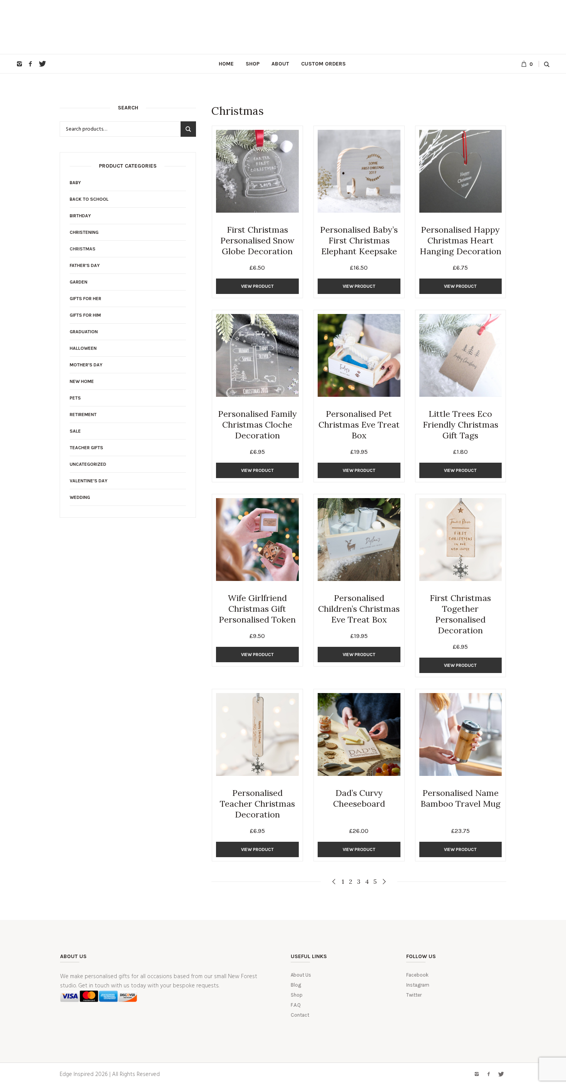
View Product (257, 286)
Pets (75, 398)
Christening (84, 232)
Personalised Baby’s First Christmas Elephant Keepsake (359, 240)
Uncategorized (88, 464)
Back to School (89, 199)
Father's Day (85, 265)
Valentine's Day (88, 480)
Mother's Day (86, 365)
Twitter (414, 995)
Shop (297, 995)
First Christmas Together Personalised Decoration (460, 614)
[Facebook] (30, 64)
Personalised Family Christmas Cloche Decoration (257, 424)
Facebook (417, 975)
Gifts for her (85, 298)
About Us (301, 975)
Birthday (80, 215)
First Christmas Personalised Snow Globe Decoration (257, 240)
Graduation (84, 331)
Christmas (82, 249)
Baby (75, 182)
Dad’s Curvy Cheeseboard (359, 798)
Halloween (83, 348)
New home (82, 381)
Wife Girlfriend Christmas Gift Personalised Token (257, 609)
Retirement (83, 414)
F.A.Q (296, 1005)
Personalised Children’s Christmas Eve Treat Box (359, 609)
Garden (78, 282)
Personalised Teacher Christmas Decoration (257, 803)
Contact (300, 1015)
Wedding (80, 497)
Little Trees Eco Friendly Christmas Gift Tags (460, 424)
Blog (296, 985)
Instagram (417, 985)
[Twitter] (41, 64)
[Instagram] (19, 64)
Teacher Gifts (86, 447)
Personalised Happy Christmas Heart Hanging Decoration (460, 240)
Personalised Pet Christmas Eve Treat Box (359, 424)
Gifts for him (85, 315)
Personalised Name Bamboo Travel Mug (460, 798)
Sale (75, 431)
